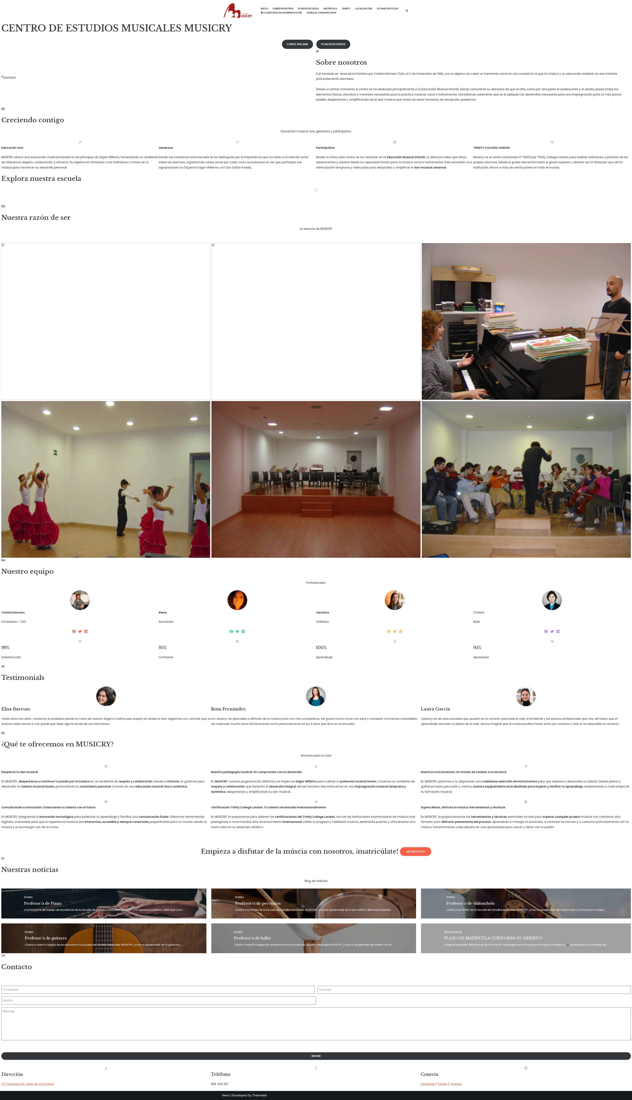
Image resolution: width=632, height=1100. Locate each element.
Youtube (456, 1084)
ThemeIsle (259, 1095)
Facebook (428, 1084)
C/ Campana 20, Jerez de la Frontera (27, 1084)
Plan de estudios (308, 8)
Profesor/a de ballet (252, 938)
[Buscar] (407, 10)
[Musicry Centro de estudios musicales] (238, 10)
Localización (363, 8)
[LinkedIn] (86, 631)
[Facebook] (74, 631)
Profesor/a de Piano (42, 903)
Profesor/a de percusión (258, 903)
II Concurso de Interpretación (282, 12)
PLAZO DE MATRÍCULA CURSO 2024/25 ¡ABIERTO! (493, 938)
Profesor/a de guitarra (46, 938)
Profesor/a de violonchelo (470, 903)
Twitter (442, 1084)
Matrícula (330, 8)
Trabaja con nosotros (321, 12)
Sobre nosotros (283, 8)
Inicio (264, 8)
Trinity (346, 8)
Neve (225, 1095)
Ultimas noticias (387, 8)
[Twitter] (80, 631)
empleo (28, 897)
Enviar (316, 1056)
